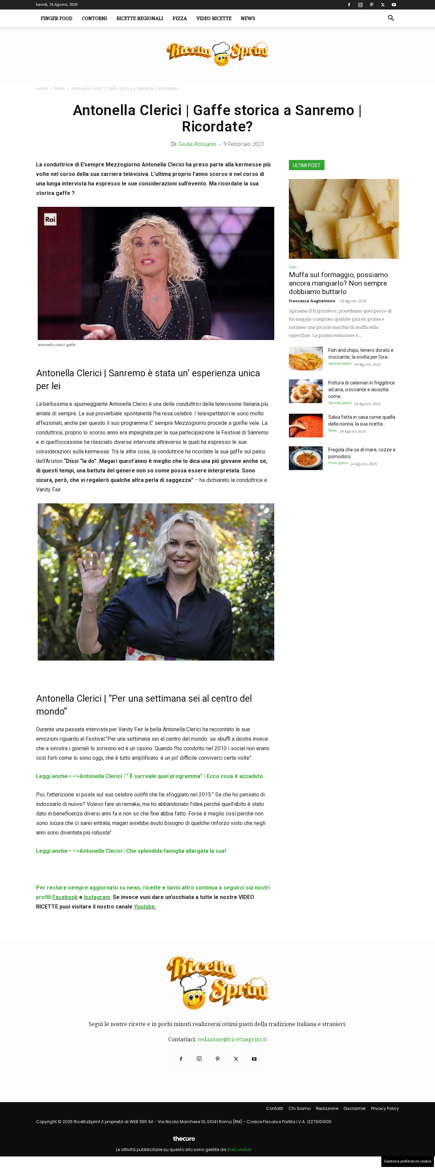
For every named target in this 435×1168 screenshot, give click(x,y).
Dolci (293, 267)
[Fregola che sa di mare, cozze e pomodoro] (306, 458)
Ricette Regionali (140, 18)
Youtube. (145, 906)
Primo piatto (338, 463)
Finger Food (56, 18)
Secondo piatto (339, 363)
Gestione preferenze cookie (407, 1161)
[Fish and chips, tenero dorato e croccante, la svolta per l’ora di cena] (306, 359)
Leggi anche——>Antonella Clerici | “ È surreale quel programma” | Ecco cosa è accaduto (149, 776)
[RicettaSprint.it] (217, 54)
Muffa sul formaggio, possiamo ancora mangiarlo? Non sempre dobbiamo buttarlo (338, 283)
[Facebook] (349, 4)
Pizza (180, 18)
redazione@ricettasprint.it (232, 1039)
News (248, 18)
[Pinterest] (371, 4)
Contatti (274, 1108)
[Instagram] (360, 4)
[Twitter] (383, 4)
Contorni (94, 18)
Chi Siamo (300, 1108)
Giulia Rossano (197, 144)
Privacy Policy (385, 1108)
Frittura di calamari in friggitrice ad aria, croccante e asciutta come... (361, 389)
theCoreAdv (239, 1149)
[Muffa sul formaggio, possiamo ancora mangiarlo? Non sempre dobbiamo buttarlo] (344, 219)
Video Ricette (213, 18)
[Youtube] (394, 4)
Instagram (97, 897)
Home (42, 88)
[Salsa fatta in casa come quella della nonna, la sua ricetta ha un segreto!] (306, 425)
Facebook (65, 897)
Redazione (327, 1108)
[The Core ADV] (184, 1141)
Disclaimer (355, 1108)
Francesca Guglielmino (312, 300)
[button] (391, 18)
